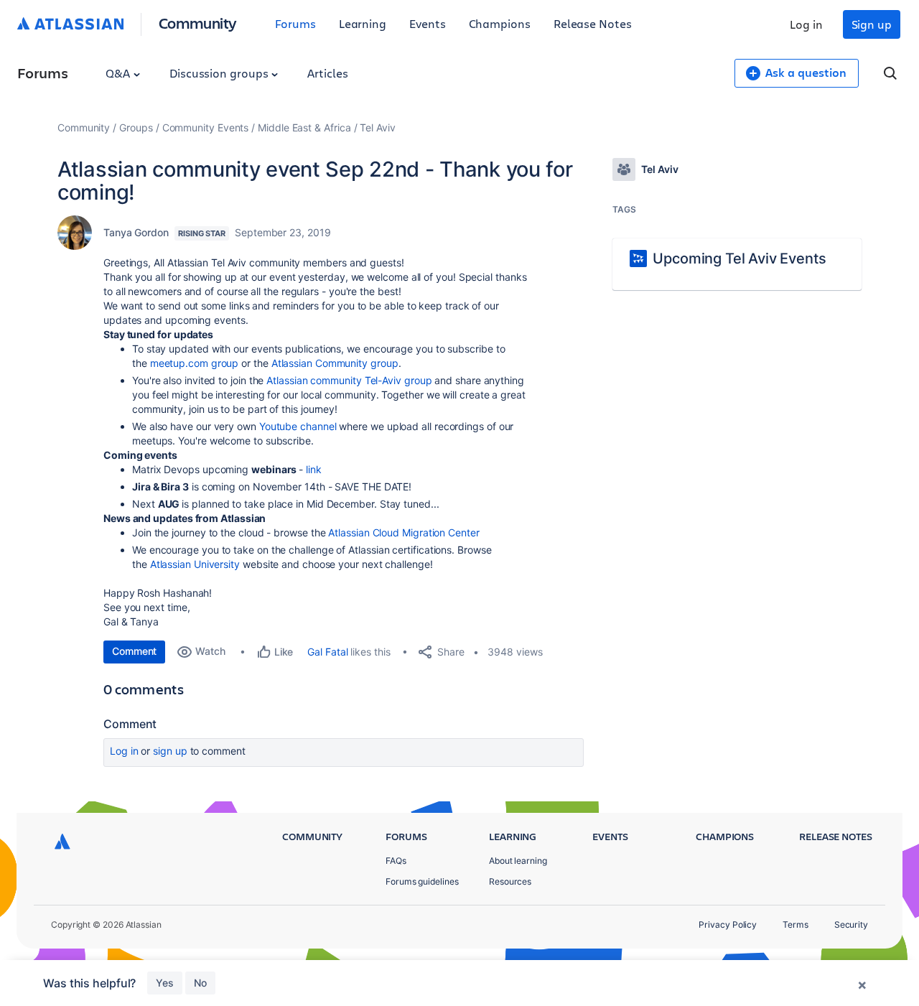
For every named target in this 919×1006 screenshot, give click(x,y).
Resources (510, 881)
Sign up (872, 24)
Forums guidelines (422, 881)
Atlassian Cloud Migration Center (403, 532)
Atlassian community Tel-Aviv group (348, 380)
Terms (795, 924)
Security (851, 924)
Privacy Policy (728, 924)
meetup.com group (194, 363)
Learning (362, 23)
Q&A (119, 72)
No (200, 983)
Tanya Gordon (136, 232)
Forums (295, 23)
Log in (806, 24)
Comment (134, 651)
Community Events (205, 127)
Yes (165, 983)
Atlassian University (195, 564)
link (314, 469)
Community (198, 22)
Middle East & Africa (304, 127)
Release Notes (593, 23)
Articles (327, 72)
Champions (500, 23)
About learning (518, 860)
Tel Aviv (377, 127)
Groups (136, 127)
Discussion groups (220, 72)
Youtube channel (298, 426)
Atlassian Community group (334, 363)
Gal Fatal (327, 652)
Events (427, 23)
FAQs (396, 860)
